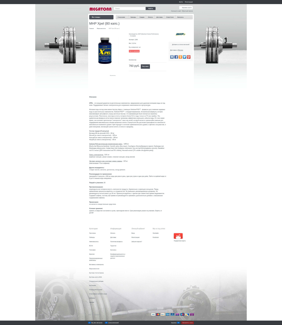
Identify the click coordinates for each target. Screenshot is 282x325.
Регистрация (189, 2)
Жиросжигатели (94, 269)
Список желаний (113, 322)
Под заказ (145, 66)
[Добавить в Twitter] (184, 57)
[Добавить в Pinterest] (188, 57)
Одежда (91, 302)
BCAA (91, 246)
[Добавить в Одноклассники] (180, 57)
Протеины (92, 233)
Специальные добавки (96, 281)
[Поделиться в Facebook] (176, 57)
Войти (181, 2)
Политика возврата (116, 241)
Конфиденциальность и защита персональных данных (117, 256)
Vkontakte (156, 233)
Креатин (92, 254)
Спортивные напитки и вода (98, 294)
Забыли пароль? (137, 241)
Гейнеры (92, 237)
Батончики (92, 285)
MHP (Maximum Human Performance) (148, 34)
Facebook (156, 237)
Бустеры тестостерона (96, 273)
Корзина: (187, 7)
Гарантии (113, 246)
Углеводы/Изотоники (95, 289)
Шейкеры (92, 298)
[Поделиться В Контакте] (172, 57)
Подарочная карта (180, 241)
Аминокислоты (93, 241)
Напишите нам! (176, 11)
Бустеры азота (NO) (95, 277)
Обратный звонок (187, 11)
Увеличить (113, 75)
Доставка (113, 237)
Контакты (113, 250)
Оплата (112, 233)
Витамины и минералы (96, 264)
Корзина (173, 322)
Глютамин (92, 250)
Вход (133, 233)
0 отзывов (133, 36)
